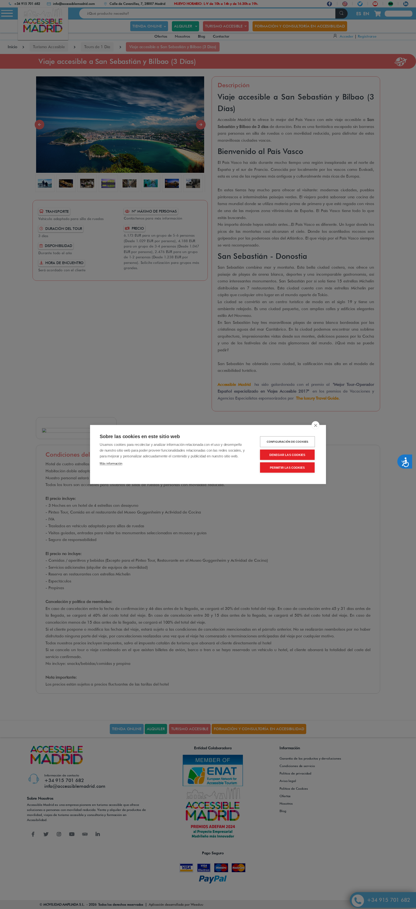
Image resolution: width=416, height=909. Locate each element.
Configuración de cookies (287, 441)
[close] (315, 425)
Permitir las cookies (287, 467)
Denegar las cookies (287, 454)
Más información (111, 463)
